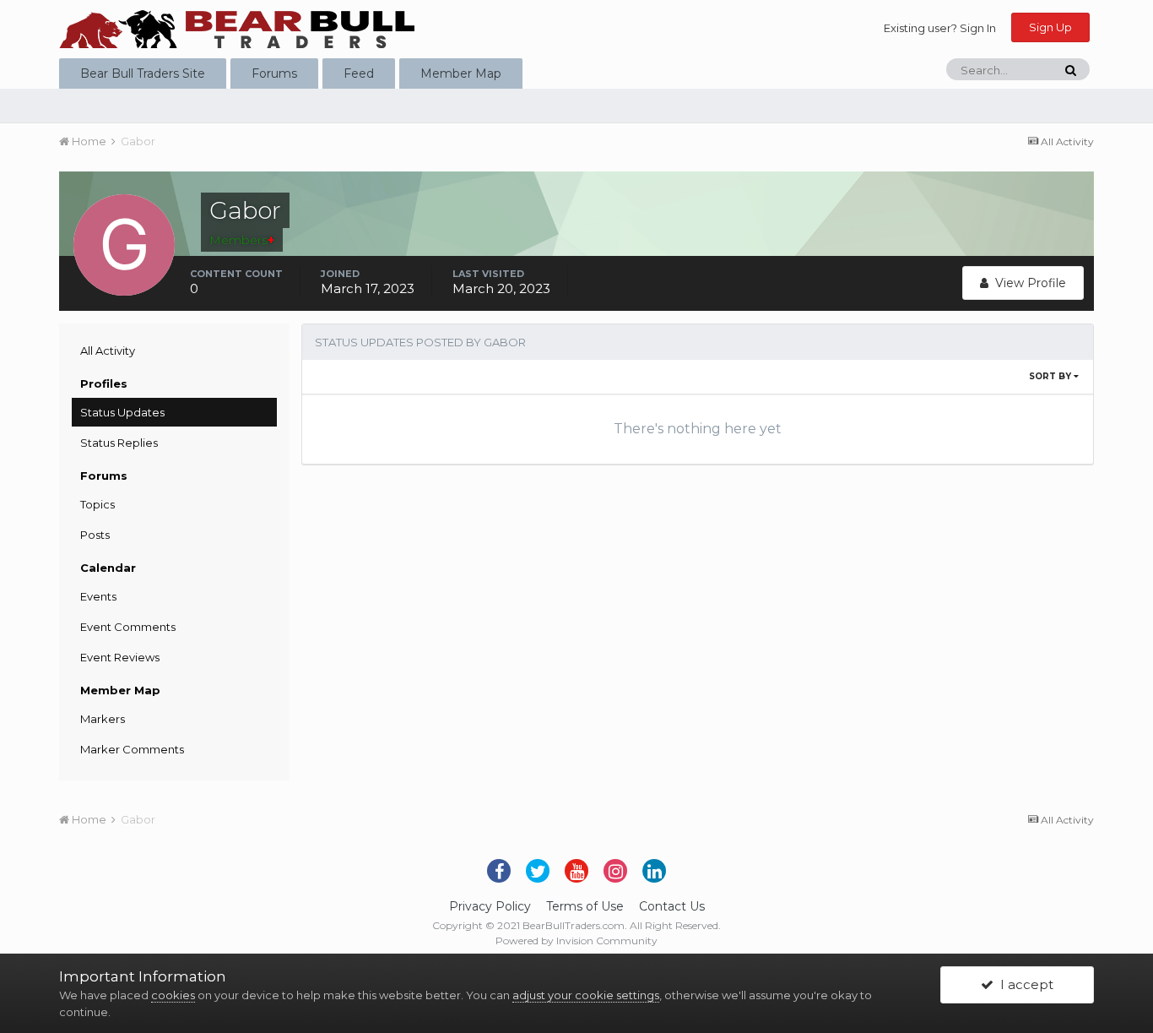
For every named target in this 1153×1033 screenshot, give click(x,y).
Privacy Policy (490, 906)
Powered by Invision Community (576, 940)
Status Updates (122, 412)
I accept (1023, 984)
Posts (95, 534)
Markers (102, 719)
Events (98, 596)
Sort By (1051, 376)
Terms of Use (585, 906)
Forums (274, 73)
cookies (173, 995)
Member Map (460, 73)
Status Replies (119, 442)
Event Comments (128, 626)
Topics (97, 504)
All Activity (107, 350)
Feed (359, 73)
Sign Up (1050, 27)
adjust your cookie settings (585, 995)
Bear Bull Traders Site (142, 73)
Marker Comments (132, 749)
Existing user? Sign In (940, 28)
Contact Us (672, 906)
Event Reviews (120, 657)
